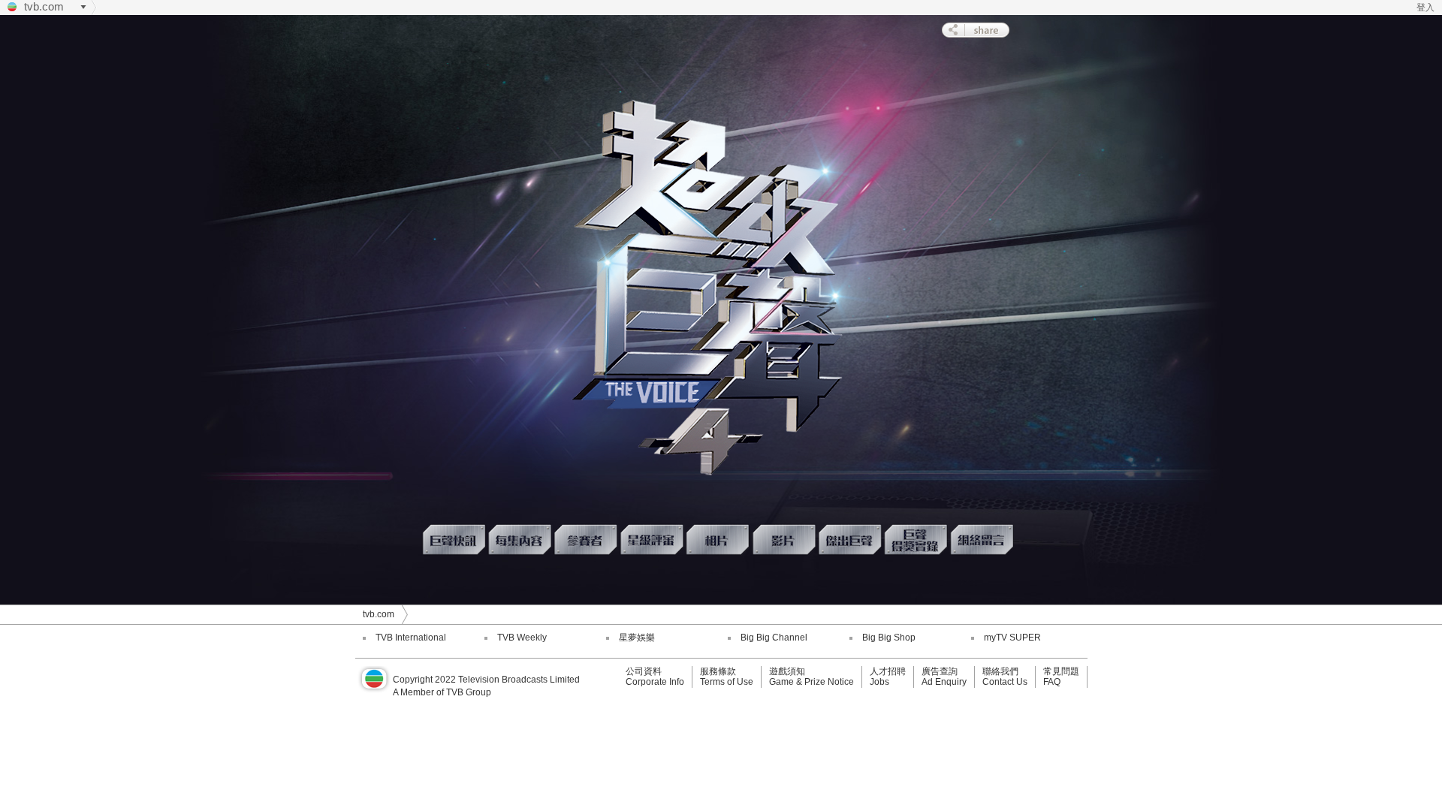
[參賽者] (587, 539)
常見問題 (1061, 671)
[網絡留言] (983, 539)
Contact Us (1004, 682)
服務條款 (718, 671)
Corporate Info (655, 682)
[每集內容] (520, 539)
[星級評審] (653, 539)
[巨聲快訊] (454, 539)
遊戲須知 (787, 671)
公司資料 (644, 671)
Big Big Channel (774, 637)
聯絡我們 (1000, 671)
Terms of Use (726, 682)
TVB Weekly (522, 637)
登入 (1425, 7)
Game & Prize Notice (811, 682)
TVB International (411, 637)
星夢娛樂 (637, 637)
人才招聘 (888, 671)
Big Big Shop (889, 637)
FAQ (1051, 682)
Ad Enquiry (944, 682)
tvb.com (44, 6)
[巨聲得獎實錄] (917, 539)
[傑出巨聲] (851, 539)
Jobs (879, 682)
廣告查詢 (940, 671)
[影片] (785, 539)
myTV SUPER (1012, 637)
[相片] (719, 539)
